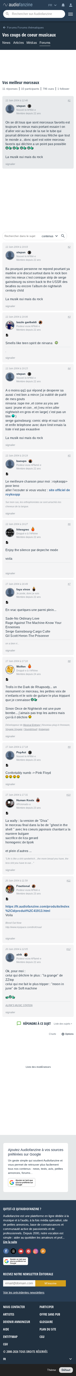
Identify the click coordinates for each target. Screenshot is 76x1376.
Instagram (44, 729)
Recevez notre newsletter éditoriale (28, 1274)
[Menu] (70, 14)
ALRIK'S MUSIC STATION (19, 1005)
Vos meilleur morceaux (20, 82)
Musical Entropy (31, 725)
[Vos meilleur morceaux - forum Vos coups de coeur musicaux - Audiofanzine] (17, 5)
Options (69, 1034)
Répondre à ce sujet (37, 1023)
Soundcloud (30, 729)
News (6, 42)
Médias (32, 42)
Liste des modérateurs (38, 1067)
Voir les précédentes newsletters (23, 1292)
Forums (45, 42)
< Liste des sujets (63, 1023)
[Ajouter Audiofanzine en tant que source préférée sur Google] (21, 1182)
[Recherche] (7, 14)
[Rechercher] (63, 236)
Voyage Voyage (13, 729)
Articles (18, 42)
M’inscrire (51, 1283)
